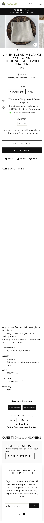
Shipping (12, 77)
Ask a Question (29, 408)
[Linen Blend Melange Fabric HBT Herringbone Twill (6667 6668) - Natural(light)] (3, 314)
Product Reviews (22, 401)
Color (22, 86)
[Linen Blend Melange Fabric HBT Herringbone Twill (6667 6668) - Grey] (6, 314)
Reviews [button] (13, 416)
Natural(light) (17, 91)
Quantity (22, 118)
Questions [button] (26, 416)
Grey (30, 91)
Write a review (14, 408)
